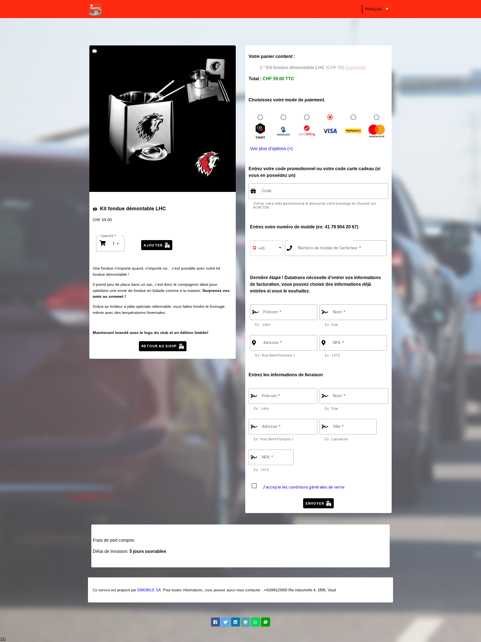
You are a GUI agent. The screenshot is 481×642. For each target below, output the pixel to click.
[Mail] (245, 621)
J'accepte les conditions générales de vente (303, 487)
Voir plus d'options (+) (271, 148)
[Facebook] (215, 621)
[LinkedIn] (235, 621)
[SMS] (265, 621)
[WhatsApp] (255, 621)
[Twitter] (225, 621)
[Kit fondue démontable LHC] (162, 118)
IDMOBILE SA (149, 590)
